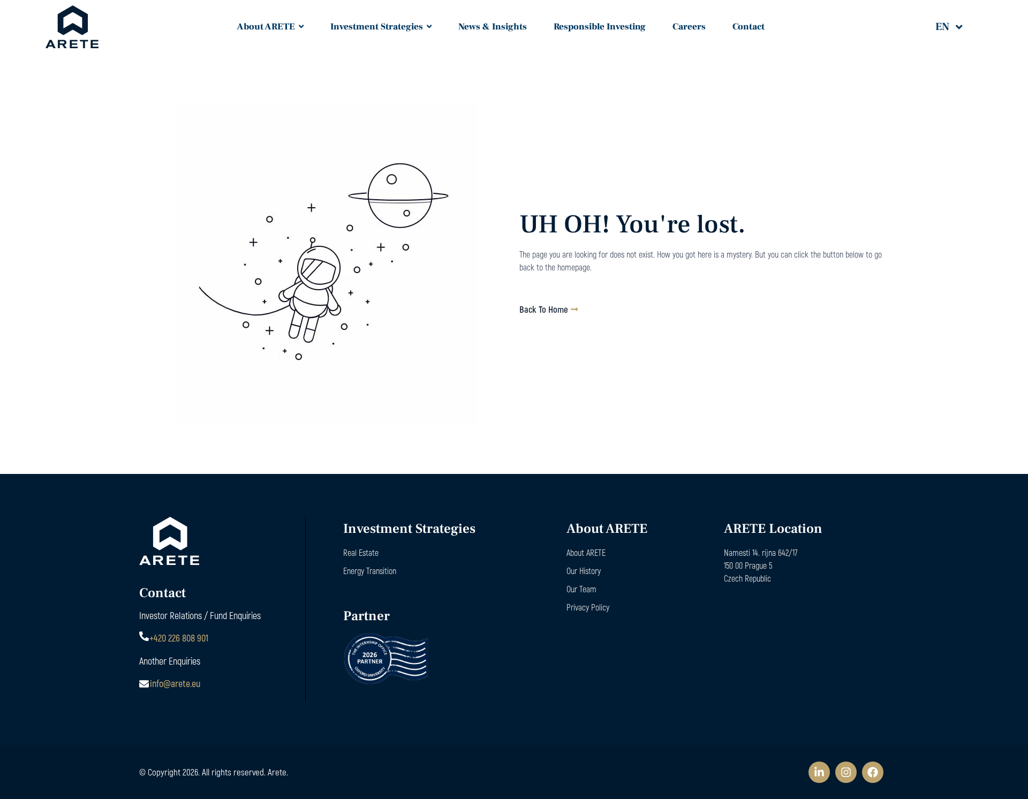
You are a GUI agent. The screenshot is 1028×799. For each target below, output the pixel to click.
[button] (956, 26)
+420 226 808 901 (178, 638)
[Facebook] (872, 772)
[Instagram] (846, 772)
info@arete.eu (175, 683)
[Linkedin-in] (819, 772)
